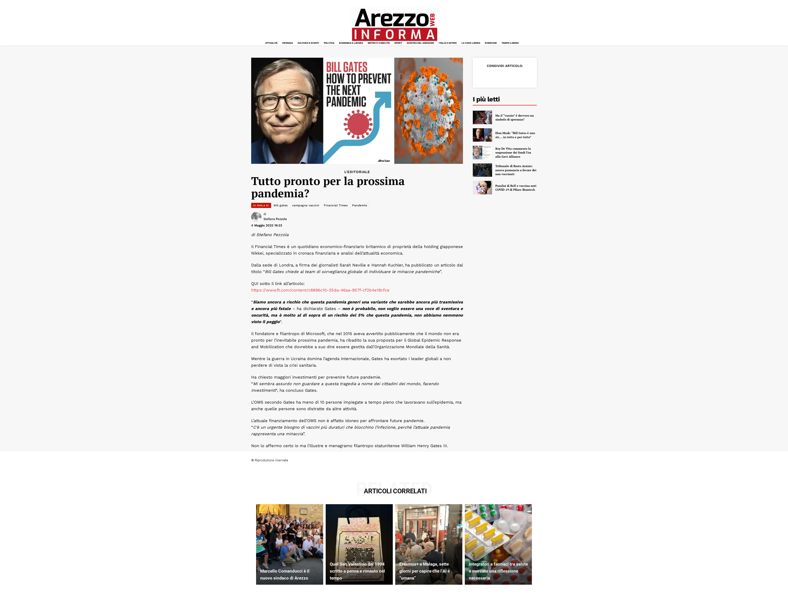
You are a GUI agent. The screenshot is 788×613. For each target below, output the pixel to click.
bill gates (281, 205)
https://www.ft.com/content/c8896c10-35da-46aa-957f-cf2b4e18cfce (320, 290)
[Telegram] (519, 76)
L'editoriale (357, 172)
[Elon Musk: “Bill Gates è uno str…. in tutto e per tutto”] (482, 135)
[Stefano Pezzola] (257, 217)
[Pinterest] (501, 76)
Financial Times (336, 205)
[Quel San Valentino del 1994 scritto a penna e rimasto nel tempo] (359, 544)
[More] (529, 76)
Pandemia (359, 205)
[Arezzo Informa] (394, 25)
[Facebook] (482, 76)
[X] (491, 76)
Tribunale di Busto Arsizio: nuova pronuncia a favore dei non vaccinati (515, 170)
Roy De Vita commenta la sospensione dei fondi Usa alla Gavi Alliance (513, 152)
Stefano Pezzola (275, 219)
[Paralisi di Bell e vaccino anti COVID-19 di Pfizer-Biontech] (482, 187)
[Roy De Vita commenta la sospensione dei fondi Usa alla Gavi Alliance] (482, 152)
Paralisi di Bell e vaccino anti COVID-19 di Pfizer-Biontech (515, 188)
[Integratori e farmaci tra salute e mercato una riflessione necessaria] (498, 544)
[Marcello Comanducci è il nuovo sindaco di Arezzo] (289, 544)
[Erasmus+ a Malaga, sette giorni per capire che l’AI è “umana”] (428, 544)
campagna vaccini (305, 205)
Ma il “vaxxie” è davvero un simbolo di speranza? (514, 118)
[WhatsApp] (510, 76)
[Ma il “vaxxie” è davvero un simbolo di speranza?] (482, 117)
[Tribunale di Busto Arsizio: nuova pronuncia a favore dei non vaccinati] (482, 170)
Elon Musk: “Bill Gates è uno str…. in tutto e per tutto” (515, 135)
